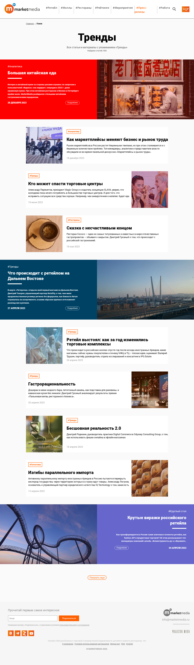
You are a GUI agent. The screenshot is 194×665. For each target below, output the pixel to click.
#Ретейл (51, 7)
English (129, 644)
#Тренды (34, 175)
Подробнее (72, 102)
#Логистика (35, 464)
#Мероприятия (123, 7)
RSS (123, 644)
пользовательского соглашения (74, 625)
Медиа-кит (115, 644)
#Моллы (66, 7)
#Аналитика (15, 66)
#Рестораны (83, 7)
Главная (30, 23)
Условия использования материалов (91, 644)
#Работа (164, 7)
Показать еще (97, 577)
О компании (67, 644)
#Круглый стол (177, 511)
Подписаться (69, 618)
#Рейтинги (102, 7)
